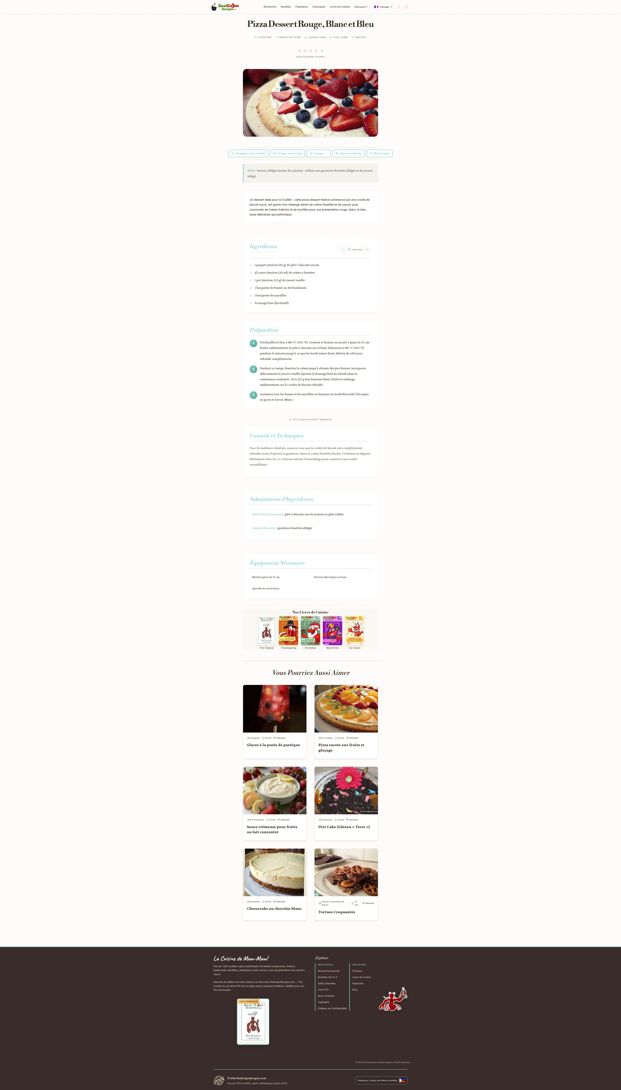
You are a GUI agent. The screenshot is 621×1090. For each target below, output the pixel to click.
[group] (355, 249)
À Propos (357, 971)
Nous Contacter (326, 995)
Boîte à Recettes (327, 983)
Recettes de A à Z (327, 977)
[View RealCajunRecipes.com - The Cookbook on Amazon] (253, 1021)
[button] (310, 103)
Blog (354, 989)
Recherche (270, 6)
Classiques (318, 6)
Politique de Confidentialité (332, 1008)
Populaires (301, 6)
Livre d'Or (323, 989)
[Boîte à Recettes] (398, 6)
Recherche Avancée (329, 971)
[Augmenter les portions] (367, 249)
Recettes (286, 6)
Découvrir (360, 6)
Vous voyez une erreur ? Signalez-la (312, 419)
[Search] (406, 6)
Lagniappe (323, 1002)
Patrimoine (358, 983)
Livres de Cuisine (340, 6)
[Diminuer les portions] (343, 249)
